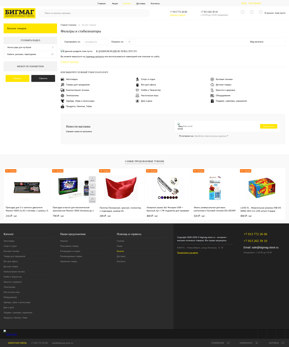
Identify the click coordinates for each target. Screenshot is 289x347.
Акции (115, 3)
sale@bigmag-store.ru (265, 247)
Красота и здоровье (225, 90)
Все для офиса (148, 84)
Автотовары (72, 79)
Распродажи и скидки (70, 251)
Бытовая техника (224, 79)
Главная (102, 3)
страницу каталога (95, 56)
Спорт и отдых (148, 79)
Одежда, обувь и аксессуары (80, 101)
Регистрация (255, 3)
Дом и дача (146, 101)
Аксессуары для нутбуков (19, 47)
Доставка (140, 3)
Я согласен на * (203, 136)
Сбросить (43, 78)
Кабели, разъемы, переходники (21, 54)
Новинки (64, 241)
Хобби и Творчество (151, 90)
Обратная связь (17, 343)
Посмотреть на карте (187, 252)
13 (52, 54)
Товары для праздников (78, 84)
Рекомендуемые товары (71, 256)
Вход (243, 3)
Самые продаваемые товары (144, 161)
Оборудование (223, 95)
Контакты (155, 3)
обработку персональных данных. (210, 136)
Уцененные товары (68, 261)
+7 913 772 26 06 (39, 343)
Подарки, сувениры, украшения (231, 101)
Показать (17, 78)
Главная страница (70, 62)
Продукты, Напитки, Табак (79, 106)
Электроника (72, 95)
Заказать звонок (178, 15)
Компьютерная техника (77, 90)
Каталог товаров (16, 28)
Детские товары (223, 84)
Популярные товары (69, 246)
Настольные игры (149, 95)
